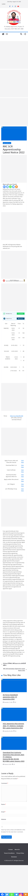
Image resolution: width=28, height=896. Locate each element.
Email (3, 812)
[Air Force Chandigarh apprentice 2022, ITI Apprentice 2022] (14, 679)
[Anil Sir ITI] (3, 34)
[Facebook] (4, 186)
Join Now (21, 313)
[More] (16, 186)
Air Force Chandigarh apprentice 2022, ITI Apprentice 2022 (10, 697)
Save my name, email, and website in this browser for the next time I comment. (13, 831)
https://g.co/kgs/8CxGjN (16, 416)
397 (15, 702)
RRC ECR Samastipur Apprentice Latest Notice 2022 (14, 669)
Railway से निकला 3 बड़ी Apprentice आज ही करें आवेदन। (14, 664)
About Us (17, 849)
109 (14, 764)
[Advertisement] (14, 55)
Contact (10, 849)
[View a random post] (25, 34)
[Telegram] (13, 186)
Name (3, 804)
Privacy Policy (20, 853)
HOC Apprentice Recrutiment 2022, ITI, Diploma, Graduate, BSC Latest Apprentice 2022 (13, 726)
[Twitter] (7, 186)
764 (15, 731)
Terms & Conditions (9, 853)
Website (3, 819)
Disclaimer (14, 856)
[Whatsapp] (10, 186)
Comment (4, 783)
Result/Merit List (6, 143)
